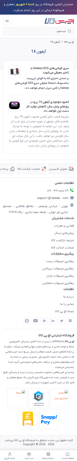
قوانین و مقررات (64, 226)
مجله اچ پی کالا (64, 311)
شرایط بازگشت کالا (62, 240)
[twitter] (61, 320)
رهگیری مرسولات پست (60, 261)
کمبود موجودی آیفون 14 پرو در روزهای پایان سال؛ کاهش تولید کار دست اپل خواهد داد (47, 106)
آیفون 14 (55, 42)
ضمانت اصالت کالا (62, 248)
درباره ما (68, 297)
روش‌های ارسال (64, 233)
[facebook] (26, 320)
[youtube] (35, 320)
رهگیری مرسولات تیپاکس (58, 269)
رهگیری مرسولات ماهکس (58, 283)
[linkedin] (52, 320)
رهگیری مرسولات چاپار (60, 276)
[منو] (7, 21)
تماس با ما (67, 304)
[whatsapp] (44, 320)
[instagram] (70, 320)
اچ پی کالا (69, 42)
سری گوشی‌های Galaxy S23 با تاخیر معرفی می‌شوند (50, 70)
